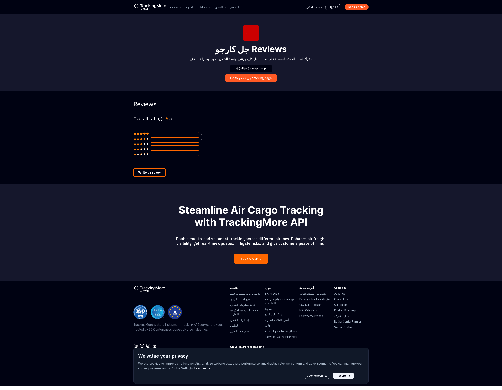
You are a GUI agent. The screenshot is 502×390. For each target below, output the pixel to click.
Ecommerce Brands (311, 316)
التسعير (235, 7)
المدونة (269, 309)
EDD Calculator (308, 310)
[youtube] (154, 345)
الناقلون (190, 7)
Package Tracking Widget (315, 299)
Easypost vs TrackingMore (281, 337)
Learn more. (202, 368)
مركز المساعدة (273, 314)
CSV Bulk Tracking (310, 305)
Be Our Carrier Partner (347, 321)
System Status (343, 327)
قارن (267, 325)
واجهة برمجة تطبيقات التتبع (245, 293)
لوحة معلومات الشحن (242, 305)
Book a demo (251, 258)
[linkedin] (135, 345)
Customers (340, 305)
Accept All (343, 375)
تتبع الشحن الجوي (240, 299)
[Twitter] (148, 345)
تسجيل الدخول (314, 7)
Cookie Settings (317, 375)
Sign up (333, 7)
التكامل (234, 325)
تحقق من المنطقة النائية (312, 293)
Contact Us (341, 299)
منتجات (174, 7)
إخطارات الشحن (239, 320)
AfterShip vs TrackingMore (281, 331)
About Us (339, 293)
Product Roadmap (345, 310)
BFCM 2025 (272, 293)
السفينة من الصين (240, 331)
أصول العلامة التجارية (277, 320)
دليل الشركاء (341, 316)
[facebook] (142, 345)
